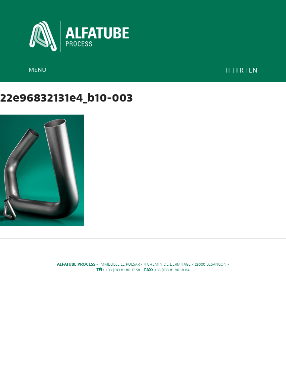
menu (37, 70)
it (228, 70)
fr (240, 70)
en (253, 70)
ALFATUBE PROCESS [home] (79, 39)
